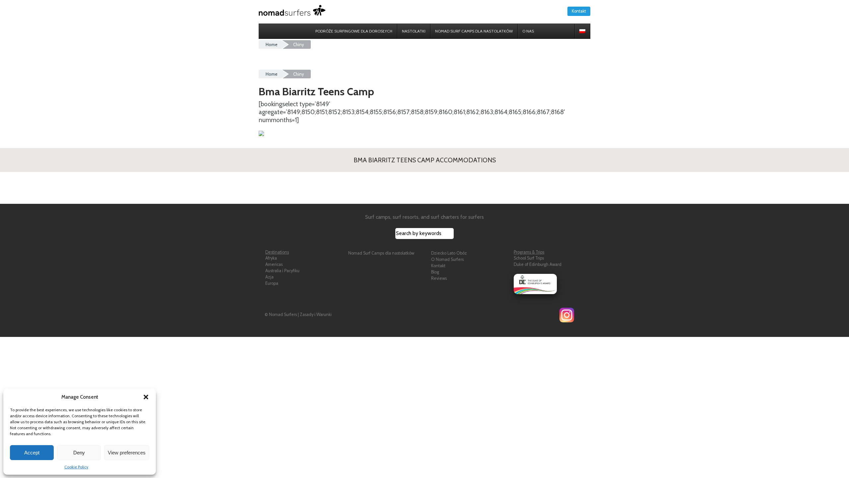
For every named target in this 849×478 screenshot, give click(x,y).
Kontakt (579, 11)
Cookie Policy (76, 466)
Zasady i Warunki (316, 314)
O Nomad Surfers (447, 259)
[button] (146, 397)
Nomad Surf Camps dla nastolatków (381, 253)
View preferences (127, 452)
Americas (274, 264)
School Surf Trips (529, 258)
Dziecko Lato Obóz (449, 253)
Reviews (439, 278)
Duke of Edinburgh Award (537, 264)
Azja (269, 277)
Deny (79, 452)
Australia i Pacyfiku (282, 270)
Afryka (271, 258)
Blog (435, 272)
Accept (31, 452)
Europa (271, 283)
